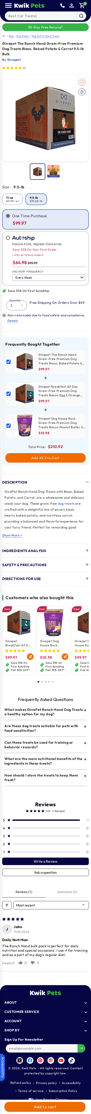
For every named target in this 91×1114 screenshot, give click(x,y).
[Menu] (8, 5)
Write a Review (45, 861)
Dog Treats (22, 36)
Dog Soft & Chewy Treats (45, 36)
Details (12, 321)
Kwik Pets (29, 1068)
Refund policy (20, 1083)
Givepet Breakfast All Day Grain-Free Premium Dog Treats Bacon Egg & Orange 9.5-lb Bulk (18, 643)
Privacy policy (46, 1083)
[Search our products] (81, 15)
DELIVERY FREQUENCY (28, 271)
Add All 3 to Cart (45, 458)
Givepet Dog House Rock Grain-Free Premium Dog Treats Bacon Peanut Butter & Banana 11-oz (52, 643)
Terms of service (31, 1091)
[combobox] (45, 15)
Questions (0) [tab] (67, 892)
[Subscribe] (81, 1048)
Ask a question (45, 872)
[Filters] (6, 905)
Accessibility (71, 1083)
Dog (11, 36)
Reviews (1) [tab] (24, 892)
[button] (82, 5)
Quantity (15, 300)
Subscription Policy (63, 1091)
